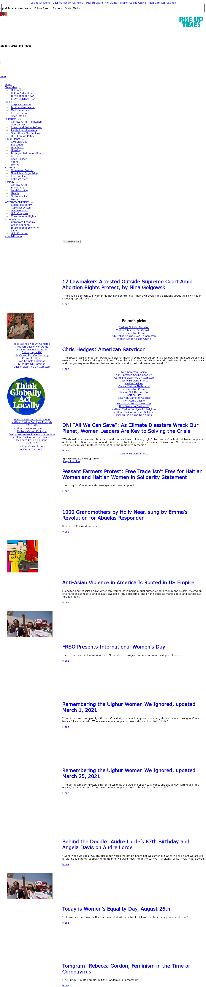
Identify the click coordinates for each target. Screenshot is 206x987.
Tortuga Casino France (31, 446)
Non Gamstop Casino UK (134, 406)
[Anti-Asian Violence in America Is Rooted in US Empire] (22, 571)
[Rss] (6, 14)
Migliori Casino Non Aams (101, 2)
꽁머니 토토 (31, 442)
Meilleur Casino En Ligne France (32, 437)
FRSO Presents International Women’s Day (113, 647)
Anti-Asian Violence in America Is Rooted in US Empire (128, 582)
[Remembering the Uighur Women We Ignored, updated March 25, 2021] (30, 759)
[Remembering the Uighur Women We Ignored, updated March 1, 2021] (30, 693)
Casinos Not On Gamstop (68, 2)
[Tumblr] (3, 14)
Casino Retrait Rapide (32, 449)
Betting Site (134, 394)
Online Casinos (134, 383)
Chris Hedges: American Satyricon (104, 349)
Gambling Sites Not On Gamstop (134, 377)
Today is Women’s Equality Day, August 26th (116, 909)
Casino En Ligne (40, 2)
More (65, 304)
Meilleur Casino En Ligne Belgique (134, 412)
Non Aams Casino (134, 400)
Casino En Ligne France (134, 380)
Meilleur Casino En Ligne (32, 431)
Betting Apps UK (32, 352)
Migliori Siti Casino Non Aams (134, 414)
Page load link (71, 461)
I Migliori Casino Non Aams (31, 346)
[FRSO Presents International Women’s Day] (29, 635)
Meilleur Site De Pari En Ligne (32, 419)
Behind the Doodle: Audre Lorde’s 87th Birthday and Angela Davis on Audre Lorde (125, 844)
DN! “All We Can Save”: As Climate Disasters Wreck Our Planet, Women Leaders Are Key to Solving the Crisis (130, 428)
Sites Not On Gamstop (31, 363)
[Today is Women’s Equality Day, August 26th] (29, 898)
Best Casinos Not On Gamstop (31, 343)
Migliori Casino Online (133, 2)
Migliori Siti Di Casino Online (134, 338)
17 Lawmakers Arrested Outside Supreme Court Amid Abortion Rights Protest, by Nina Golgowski (127, 284)
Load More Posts (71, 242)
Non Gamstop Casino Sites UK (134, 374)
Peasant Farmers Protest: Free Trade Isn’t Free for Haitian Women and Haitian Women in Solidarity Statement (132, 474)
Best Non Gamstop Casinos (134, 397)
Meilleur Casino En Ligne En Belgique (134, 409)
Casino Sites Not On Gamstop (134, 330)
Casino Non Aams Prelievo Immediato (32, 434)
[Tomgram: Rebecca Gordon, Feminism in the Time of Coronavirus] (30, 954)
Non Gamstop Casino (134, 371)
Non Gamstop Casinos (162, 2)
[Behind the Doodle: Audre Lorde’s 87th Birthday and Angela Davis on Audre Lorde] (29, 830)
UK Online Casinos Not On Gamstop (134, 335)
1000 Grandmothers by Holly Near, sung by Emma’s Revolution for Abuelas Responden (125, 515)
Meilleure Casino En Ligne (31, 439)
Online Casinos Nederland (134, 386)
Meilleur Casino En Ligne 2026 (32, 428)
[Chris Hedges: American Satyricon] (20, 338)
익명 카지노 (31, 425)
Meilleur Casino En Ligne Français (32, 422)
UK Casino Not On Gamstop (32, 355)
